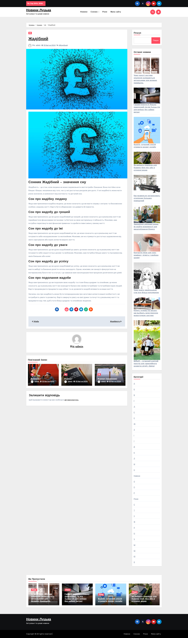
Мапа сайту (116, 12)
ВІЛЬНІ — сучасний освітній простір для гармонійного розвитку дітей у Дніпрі (146, 363)
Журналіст (36, 379)
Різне (104, 12)
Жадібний (38, 39)
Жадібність (115, 321)
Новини (83, 12)
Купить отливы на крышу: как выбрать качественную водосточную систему (146, 313)
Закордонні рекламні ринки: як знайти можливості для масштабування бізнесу (146, 227)
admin (38, 45)
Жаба (36, 321)
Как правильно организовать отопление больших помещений (147, 198)
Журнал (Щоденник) (107, 379)
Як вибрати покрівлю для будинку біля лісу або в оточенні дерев (145, 167)
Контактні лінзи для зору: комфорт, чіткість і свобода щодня (146, 255)
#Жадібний (63, 45)
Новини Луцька (38, 10)
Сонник (94, 12)
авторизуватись (71, 400)
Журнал (68, 379)
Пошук (137, 33)
